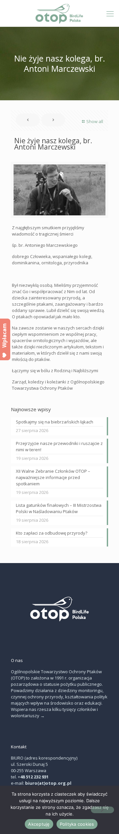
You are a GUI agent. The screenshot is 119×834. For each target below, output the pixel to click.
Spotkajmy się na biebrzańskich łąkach (54, 422)
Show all (94, 121)
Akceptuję (39, 824)
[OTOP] (59, 13)
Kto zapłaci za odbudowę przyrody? (51, 533)
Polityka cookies (77, 824)
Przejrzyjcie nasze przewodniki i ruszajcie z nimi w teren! (59, 446)
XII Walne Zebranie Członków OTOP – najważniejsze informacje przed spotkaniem (53, 477)
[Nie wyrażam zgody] (102, 810)
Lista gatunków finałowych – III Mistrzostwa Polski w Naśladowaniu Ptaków (58, 508)
